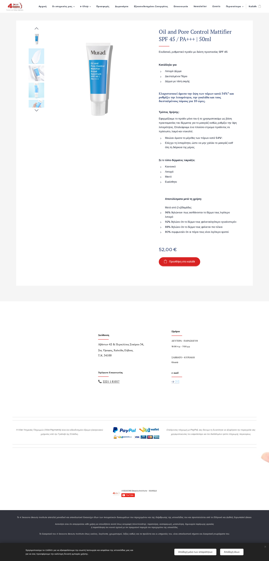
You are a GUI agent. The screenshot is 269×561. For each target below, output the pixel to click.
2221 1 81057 (111, 381)
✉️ (177, 381)
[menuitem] (42, 6)
